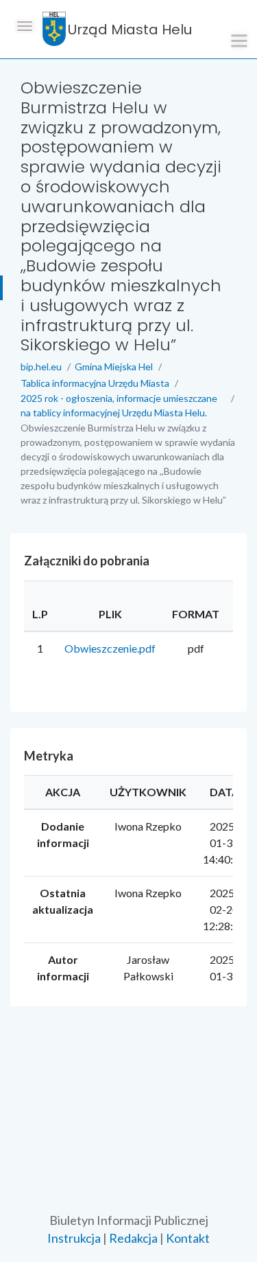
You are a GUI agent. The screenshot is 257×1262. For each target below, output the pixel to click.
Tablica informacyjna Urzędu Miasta (95, 383)
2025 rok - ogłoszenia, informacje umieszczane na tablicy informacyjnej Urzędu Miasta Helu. (119, 405)
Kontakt (188, 1238)
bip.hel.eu (41, 366)
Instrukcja (74, 1238)
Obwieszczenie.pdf (110, 648)
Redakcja (133, 1238)
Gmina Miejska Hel (114, 366)
